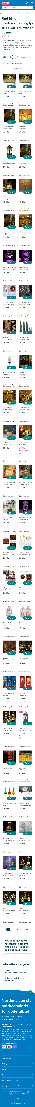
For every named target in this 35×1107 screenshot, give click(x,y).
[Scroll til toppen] (30, 992)
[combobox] (17, 7)
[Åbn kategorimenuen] (32, 3)
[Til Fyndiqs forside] (6, 3)
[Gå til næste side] (31, 929)
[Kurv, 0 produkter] (27, 3)
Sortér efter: (10, 63)
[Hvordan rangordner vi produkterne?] (3, 63)
